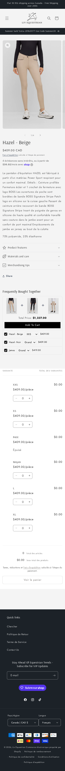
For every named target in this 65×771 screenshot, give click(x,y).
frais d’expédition (32, 567)
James (12, 350)
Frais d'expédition (10, 155)
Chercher (12, 626)
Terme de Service (17, 642)
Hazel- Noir (15, 342)
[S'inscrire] (54, 675)
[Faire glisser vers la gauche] (25, 135)
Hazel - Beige (16, 334)
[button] (7, 18)
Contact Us (13, 650)
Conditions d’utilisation (48, 756)
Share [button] (9, 276)
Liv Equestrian (18, 747)
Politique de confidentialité (21, 756)
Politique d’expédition (34, 762)
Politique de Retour (17, 634)
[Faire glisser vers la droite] (40, 135)
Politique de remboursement (37, 751)
